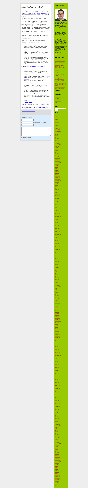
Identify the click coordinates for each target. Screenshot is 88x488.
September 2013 (58, 339)
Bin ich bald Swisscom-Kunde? (28, 111)
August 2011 (57, 373)
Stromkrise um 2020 (33, 36)
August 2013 (57, 340)
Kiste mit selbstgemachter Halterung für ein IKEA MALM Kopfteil (60, 80)
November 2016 (57, 283)
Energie (26, 102)
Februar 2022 (57, 191)
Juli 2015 (56, 306)
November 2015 (57, 301)
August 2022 (57, 182)
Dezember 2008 (57, 421)
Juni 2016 (56, 291)
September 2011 (58, 371)
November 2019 (57, 231)
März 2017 (57, 277)
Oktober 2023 (57, 161)
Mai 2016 (56, 292)
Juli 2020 (56, 219)
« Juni (56, 103)
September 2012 (58, 355)
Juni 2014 (56, 325)
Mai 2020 (56, 222)
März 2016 (57, 295)
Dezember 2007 (57, 439)
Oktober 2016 (57, 285)
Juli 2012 (56, 358)
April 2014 (56, 328)
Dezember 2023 (57, 158)
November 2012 (57, 352)
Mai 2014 (56, 327)
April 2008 (56, 433)
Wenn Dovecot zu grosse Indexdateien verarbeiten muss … (61, 63)
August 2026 (57, 114)
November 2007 (57, 440)
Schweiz (30, 102)
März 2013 (57, 348)
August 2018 (57, 252)
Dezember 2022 (57, 176)
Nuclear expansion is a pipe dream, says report (35, 66)
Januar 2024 (57, 156)
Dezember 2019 (57, 229)
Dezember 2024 (57, 141)
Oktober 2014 (57, 319)
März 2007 (57, 452)
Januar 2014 (57, 333)
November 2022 (57, 177)
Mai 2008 (56, 431)
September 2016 (58, 286)
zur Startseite (57, 7)
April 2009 (56, 415)
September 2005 (58, 479)
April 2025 (56, 137)
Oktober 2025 (57, 129)
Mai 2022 (56, 186)
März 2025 (57, 138)
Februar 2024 (57, 155)
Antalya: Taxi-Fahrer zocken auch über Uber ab (61, 69)
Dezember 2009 (57, 403)
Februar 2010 (57, 400)
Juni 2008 (56, 430)
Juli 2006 (56, 464)
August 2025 (57, 132)
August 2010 (57, 391)
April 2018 (56, 258)
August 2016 (57, 288)
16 (55, 99)
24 (56, 101)
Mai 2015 (56, 309)
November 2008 (57, 422)
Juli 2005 (56, 482)
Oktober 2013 (57, 337)
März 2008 (57, 434)
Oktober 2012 (57, 354)
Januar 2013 (57, 351)
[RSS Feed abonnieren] (56, 55)
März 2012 (57, 364)
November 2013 (57, 336)
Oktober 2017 (57, 267)
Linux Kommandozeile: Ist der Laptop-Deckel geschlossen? (60, 87)
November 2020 (57, 213)
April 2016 (56, 294)
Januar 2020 (57, 228)
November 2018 (57, 247)
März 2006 (57, 470)
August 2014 (57, 322)
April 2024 (56, 152)
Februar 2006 (57, 472)
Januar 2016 (57, 298)
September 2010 (58, 389)
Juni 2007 (56, 448)
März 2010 (57, 398)
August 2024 (57, 146)
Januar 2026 (57, 125)
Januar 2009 (57, 419)
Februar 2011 (57, 382)
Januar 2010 (57, 401)
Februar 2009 (57, 418)
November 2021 (57, 195)
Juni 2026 (56, 117)
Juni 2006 (56, 466)
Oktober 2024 (57, 143)
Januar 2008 (57, 437)
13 (59, 98)
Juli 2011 (56, 374)
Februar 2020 (57, 226)
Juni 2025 (56, 134)
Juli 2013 (56, 342)
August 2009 (57, 409)
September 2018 (58, 250)
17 (56, 99)
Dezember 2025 (57, 126)
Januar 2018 (57, 262)
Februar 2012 (57, 366)
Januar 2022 (57, 192)
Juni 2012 (56, 359)
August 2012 (57, 357)
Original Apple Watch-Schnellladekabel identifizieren (60, 60)
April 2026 (56, 120)
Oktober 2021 (57, 197)
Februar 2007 (57, 454)
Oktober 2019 (57, 232)
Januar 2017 (57, 280)
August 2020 (57, 217)
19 (58, 99)
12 (58, 98)
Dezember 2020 (57, 212)
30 (55, 102)
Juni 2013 (56, 343)
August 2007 (57, 445)
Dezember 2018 (57, 246)
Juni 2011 (56, 376)
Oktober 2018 (57, 249)
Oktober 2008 (57, 424)
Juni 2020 (56, 220)
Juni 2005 (56, 484)
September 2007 (58, 443)
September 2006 (58, 461)
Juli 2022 (56, 183)
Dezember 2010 (57, 385)
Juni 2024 (56, 149)
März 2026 (57, 122)
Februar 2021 (57, 209)
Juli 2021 (56, 201)
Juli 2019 (56, 237)
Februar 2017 (57, 279)
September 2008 (58, 425)
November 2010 (57, 386)
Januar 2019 (57, 244)
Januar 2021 (57, 210)
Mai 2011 (56, 377)
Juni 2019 (56, 238)
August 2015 (57, 304)
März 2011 (57, 380)
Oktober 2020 (57, 214)
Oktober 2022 (57, 179)
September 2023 (58, 162)
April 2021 (56, 206)
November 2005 (57, 476)
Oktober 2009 (57, 406)
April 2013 (56, 346)
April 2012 (56, 363)
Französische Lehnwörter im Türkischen (60, 72)
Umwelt (25, 100)
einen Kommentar (34, 107)
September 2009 (58, 407)
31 (56, 102)
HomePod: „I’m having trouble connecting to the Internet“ (60, 77)
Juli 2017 (56, 271)
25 (57, 101)
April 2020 (56, 223)
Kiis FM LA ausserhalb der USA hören (42, 113)
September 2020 (58, 216)
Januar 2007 (57, 455)
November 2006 (57, 458)
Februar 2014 (57, 331)
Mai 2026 (56, 119)
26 (58, 101)
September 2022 (58, 180)
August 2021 (57, 200)
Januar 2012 (57, 367)
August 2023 (57, 164)
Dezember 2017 (57, 264)
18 (57, 99)
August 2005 (57, 481)
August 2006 (57, 463)
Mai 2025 (56, 135)
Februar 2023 (57, 173)
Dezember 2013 (57, 334)
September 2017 (58, 268)
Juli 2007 (56, 446)
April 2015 (56, 310)
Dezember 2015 (57, 300)
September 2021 (58, 198)
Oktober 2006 (57, 460)
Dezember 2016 (57, 282)
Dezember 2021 (57, 194)
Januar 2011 (57, 383)
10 (56, 98)
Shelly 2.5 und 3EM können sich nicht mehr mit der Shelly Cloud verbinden (60, 84)
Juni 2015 (56, 307)
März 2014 (57, 330)
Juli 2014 (56, 324)
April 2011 (56, 379)
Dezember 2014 (57, 316)
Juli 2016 (56, 289)
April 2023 (56, 170)
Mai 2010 (56, 395)
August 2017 (57, 270)
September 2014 (58, 321)
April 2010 (56, 397)
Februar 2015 (57, 313)
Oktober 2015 (57, 303)
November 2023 (57, 159)
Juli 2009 (56, 410)
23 (55, 101)
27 (59, 101)
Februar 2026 (57, 123)
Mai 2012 (56, 361)
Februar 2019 (57, 243)
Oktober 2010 (57, 388)
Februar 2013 (57, 349)
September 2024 (58, 144)
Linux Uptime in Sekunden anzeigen (59, 75)
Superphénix (26, 79)
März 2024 (57, 153)
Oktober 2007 (57, 442)
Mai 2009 (56, 413)
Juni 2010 (56, 394)
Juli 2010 (56, 392)
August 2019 (57, 235)
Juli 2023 (56, 165)
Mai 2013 (56, 345)
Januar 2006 (57, 473)
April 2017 (56, 276)
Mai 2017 (56, 274)
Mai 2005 (56, 485)
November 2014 (57, 318)
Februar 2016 (57, 297)
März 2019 (57, 241)
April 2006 (56, 469)
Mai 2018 (56, 256)
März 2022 (57, 189)
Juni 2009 (56, 412)
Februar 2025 (57, 140)
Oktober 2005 (57, 478)
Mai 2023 (56, 168)
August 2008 (57, 427)
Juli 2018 (56, 253)
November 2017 (57, 265)
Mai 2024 (56, 150)
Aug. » (59, 103)
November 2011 (57, 368)
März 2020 (57, 225)
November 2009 (57, 404)
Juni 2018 (56, 255)
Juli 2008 (56, 428)
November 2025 (57, 128)
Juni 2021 (56, 203)
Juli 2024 (56, 147)
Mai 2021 (56, 204)
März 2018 (57, 259)
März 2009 (57, 416)
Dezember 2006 (57, 457)
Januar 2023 (57, 174)
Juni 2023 (56, 167)
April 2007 (56, 451)
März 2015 (57, 312)
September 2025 (58, 131)
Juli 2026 (56, 116)
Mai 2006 (56, 467)
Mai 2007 (56, 449)
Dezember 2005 (57, 475)
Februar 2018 (57, 261)
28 (60, 101)
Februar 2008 (57, 436)
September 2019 (58, 234)
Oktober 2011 (57, 370)
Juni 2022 (56, 185)
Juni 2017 (56, 273)
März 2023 (57, 171)
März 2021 (57, 207)
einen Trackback (42, 107)
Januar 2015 (57, 315)
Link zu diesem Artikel (25, 8)
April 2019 (56, 240)
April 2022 (56, 188)
